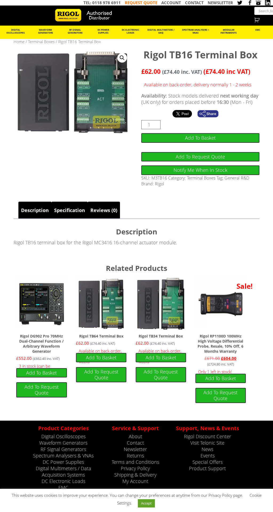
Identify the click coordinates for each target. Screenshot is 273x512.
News (207, 449)
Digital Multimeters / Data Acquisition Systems (63, 471)
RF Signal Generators (75, 31)
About (135, 436)
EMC (257, 29)
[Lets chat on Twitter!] (240, 2)
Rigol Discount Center (207, 436)
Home (19, 41)
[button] (122, 58)
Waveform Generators (45, 31)
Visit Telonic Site (207, 443)
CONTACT (194, 2)
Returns (135, 455)
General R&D (236, 178)
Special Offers (207, 462)
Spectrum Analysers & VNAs (63, 455)
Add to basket (200, 138)
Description (35, 210)
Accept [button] (146, 503)
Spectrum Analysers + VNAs (195, 31)
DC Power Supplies (103, 31)
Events (207, 455)
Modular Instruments (228, 31)
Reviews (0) (103, 210)
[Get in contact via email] (210, 113)
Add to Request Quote (200, 156)
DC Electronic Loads (130, 31)
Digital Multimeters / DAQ (160, 31)
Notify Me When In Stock (200, 170)
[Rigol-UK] (85, 15)
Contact (135, 443)
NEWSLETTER (220, 2)
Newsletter (135, 449)
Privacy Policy (135, 468)
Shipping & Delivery (135, 475)
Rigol (159, 184)
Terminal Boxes (41, 41)
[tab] (34, 210)
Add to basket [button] (41, 372)
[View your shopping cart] (257, 19)
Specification (69, 210)
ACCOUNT (171, 2)
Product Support (207, 468)
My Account (135, 481)
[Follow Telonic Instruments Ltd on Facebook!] (249, 2)
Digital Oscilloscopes (15, 31)
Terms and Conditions (135, 462)
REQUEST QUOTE (141, 2)
